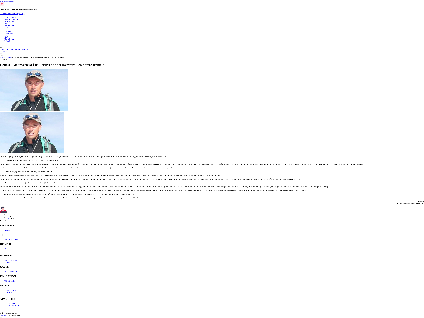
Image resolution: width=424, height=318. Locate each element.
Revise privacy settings (15, 315)
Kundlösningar (14, 305)
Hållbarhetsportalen (11, 271)
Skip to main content (7, 1)
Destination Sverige (11, 19)
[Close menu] (1, 53)
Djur (6, 23)
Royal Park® (9, 33)
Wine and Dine (9, 21)
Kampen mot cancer (11, 251)
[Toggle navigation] (24, 14)
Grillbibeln (8, 230)
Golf (6, 37)
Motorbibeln (8, 262)
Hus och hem (9, 25)
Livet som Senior (10, 17)
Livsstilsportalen (11, 14)
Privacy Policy (4, 315)
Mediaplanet (8, 292)
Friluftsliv (7, 41)
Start (1, 57)
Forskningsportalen (11, 239)
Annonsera (12, 303)
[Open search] (1, 47)
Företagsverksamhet (11, 260)
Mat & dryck (8, 31)
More (6, 27)
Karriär (6, 294)
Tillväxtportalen (9, 281)
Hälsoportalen (9, 249)
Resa (6, 35)
